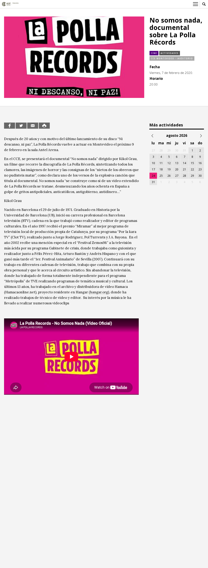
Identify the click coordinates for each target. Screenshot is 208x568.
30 (200, 176)
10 (153, 163)
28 (184, 176)
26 (169, 176)
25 (161, 176)
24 (153, 176)
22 (192, 169)
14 (184, 163)
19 (169, 169)
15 (192, 163)
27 (176, 176)
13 (176, 163)
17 (153, 169)
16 (200, 163)
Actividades (170, 53)
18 (161, 169)
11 (161, 163)
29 (192, 176)
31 (153, 182)
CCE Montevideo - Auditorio (172, 58)
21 (184, 169)
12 (169, 163)
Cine (154, 53)
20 (176, 169)
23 (200, 169)
